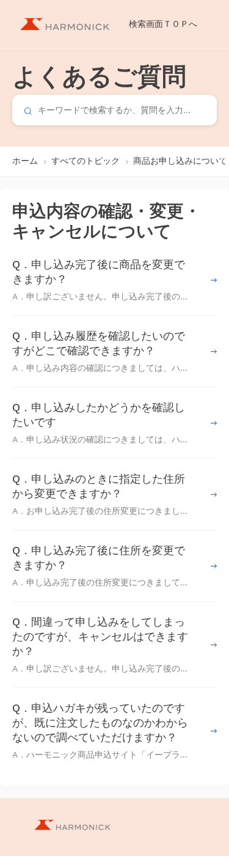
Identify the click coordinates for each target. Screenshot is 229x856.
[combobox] (114, 110)
